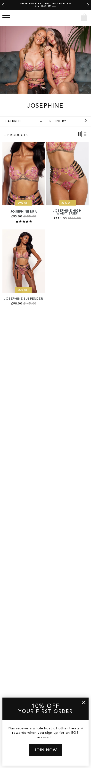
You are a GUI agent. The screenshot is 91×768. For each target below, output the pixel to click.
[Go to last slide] (3, 5)
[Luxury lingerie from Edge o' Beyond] (45, 18)
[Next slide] (88, 5)
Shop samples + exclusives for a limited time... (45, 4)
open (6, 17)
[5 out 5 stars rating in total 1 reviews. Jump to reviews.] (23, 221)
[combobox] (75, 18)
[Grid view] (79, 134)
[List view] (85, 134)
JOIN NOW (45, 750)
